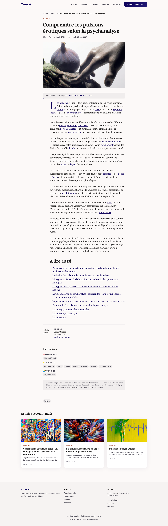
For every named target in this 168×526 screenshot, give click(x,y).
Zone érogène (105, 366)
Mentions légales (73, 516)
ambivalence (105, 212)
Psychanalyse (49, 375)
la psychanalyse (75, 112)
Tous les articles (70, 493)
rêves (63, 164)
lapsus (73, 164)
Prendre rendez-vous (135, 4)
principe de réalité (110, 141)
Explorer (94, 4)
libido (60, 109)
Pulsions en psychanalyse (64, 313)
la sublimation (69, 193)
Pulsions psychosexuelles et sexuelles (70, 309)
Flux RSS (110, 506)
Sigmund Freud (50, 358)
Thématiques (69, 496)
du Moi (72, 148)
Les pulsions (62, 102)
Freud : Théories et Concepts (81, 95)
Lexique (67, 499)
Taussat (26, 4)
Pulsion (53, 13)
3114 (72, 387)
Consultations (112, 500)
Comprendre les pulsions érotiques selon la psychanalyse (80, 305)
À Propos (117, 4)
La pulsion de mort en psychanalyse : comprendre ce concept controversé (88, 301)
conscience (108, 173)
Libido (67, 366)
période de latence (69, 128)
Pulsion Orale (59, 317)
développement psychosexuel (73, 125)
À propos (110, 503)
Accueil (45, 13)
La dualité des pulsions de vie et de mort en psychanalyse (80, 275)
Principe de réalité (80, 366)
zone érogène (74, 132)
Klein (109, 202)
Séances (105, 4)
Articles (74, 4)
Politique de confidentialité (91, 516)
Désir (59, 366)
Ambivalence (49, 366)
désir (97, 109)
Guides (84, 4)
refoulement (107, 144)
